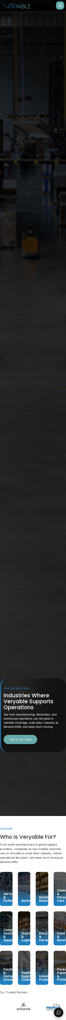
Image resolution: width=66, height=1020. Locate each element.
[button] (59, 5)
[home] (16, 5)
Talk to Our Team (20, 739)
